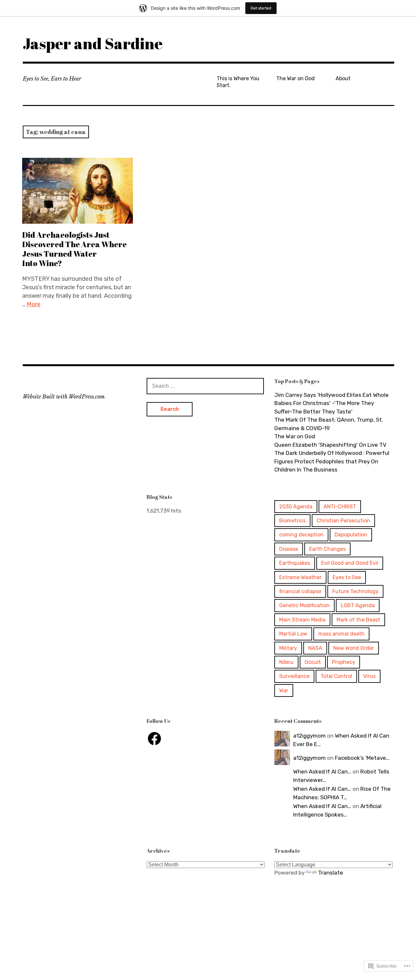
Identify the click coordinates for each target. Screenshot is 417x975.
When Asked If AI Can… (322, 771)
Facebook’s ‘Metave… (362, 758)
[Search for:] (205, 385)
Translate (330, 872)
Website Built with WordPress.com (64, 396)
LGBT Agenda (358, 605)
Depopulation (351, 535)
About (343, 78)
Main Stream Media (302, 620)
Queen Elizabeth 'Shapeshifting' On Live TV (330, 445)
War (283, 690)
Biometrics (292, 521)
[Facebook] (154, 738)
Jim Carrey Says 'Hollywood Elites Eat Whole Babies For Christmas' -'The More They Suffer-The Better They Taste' (331, 403)
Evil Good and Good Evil (349, 563)
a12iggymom (309, 735)
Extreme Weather (300, 577)
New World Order (353, 648)
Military (288, 648)
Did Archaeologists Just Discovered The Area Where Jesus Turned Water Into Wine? (74, 249)
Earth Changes (327, 549)
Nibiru (286, 662)
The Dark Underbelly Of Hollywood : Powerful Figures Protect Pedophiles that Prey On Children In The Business (331, 461)
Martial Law (293, 634)
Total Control (336, 676)
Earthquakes (294, 563)
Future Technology (355, 591)
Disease (288, 549)
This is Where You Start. (238, 81)
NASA (315, 648)
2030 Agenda (295, 506)
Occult (313, 662)
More (33, 304)
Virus (369, 676)
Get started (261, 8)
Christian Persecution (343, 521)
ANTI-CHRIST (340, 506)
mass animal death (341, 634)
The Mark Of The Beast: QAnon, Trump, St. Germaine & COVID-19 (328, 423)
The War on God (295, 78)
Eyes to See (347, 577)
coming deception (301, 535)
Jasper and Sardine (93, 43)
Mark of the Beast (358, 620)
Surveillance (294, 676)
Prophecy (343, 662)
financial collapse (300, 591)
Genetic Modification (304, 605)
